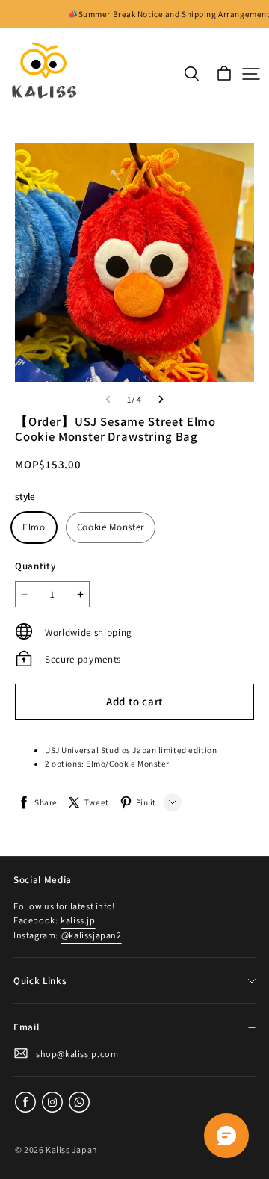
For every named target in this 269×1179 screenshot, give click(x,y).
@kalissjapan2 (91, 935)
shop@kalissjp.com (77, 1053)
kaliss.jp (78, 920)
